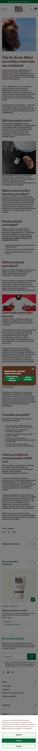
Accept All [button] (19, 740)
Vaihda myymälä (28, 378)
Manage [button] (18, 746)
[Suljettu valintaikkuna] (33, 369)
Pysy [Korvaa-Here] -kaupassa (12, 378)
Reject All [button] (18, 735)
